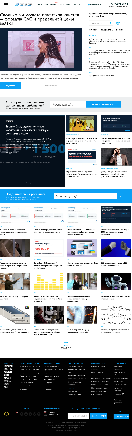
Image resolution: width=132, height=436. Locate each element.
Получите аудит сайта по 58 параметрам (84, 409)
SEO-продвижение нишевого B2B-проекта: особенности (114, 264)
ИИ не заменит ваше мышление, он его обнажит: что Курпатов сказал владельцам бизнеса (107, 41)
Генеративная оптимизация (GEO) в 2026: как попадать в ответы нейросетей (114, 232)
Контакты (76, 5)
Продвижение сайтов (29, 363)
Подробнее (10, 85)
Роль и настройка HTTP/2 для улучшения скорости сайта (78, 330)
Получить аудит (99, 416)
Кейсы (61, 5)
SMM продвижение (76, 363)
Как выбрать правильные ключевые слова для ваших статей (115, 330)
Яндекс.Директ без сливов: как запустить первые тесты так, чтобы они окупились (49, 298)
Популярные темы (106, 29)
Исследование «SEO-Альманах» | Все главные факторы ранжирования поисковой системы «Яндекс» (109, 52)
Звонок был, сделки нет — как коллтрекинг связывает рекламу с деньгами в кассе (27, 129)
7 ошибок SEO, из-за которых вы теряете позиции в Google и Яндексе (14, 330)
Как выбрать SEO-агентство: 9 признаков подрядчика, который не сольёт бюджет (48, 265)
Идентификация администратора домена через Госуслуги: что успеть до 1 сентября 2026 (81, 174)
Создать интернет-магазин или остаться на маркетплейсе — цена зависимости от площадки (116, 140)
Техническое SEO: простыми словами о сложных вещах (116, 297)
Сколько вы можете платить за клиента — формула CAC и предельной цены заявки (39, 18)
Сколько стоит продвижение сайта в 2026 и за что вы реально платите (48, 230)
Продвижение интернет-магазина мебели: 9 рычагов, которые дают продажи (13, 265)
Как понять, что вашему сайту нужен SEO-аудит (14, 297)
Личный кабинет (97, 5)
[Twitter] (34, 414)
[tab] (94, 30)
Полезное (119, 29)
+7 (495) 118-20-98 (118, 3)
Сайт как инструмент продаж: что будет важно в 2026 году (82, 264)
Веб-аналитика (98, 363)
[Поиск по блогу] (110, 23)
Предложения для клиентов (101, 75)
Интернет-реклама (52, 363)
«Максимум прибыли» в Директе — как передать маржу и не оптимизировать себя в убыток (81, 140)
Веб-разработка (120, 363)
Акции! (56, 2)
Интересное (93, 29)
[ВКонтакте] (26, 414)
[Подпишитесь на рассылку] (120, 196)
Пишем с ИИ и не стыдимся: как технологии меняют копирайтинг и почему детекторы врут (47, 332)
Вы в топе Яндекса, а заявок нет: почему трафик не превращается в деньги (13, 232)
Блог (68, 5)
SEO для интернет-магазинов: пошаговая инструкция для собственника (78, 298)
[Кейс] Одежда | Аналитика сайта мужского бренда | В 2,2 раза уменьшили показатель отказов (114, 174)
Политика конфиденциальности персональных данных (66, 425)
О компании (43, 5)
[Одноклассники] (39, 414)
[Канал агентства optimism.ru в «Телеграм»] (30, 414)
